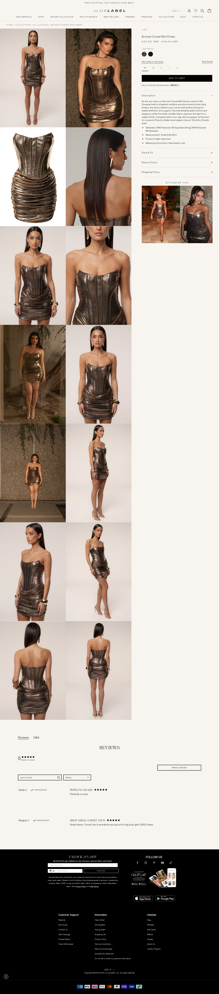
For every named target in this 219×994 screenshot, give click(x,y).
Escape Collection (62, 17)
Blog (149, 920)
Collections (23, 25)
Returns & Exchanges (103, 949)
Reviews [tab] (23, 737)
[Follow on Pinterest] (154, 862)
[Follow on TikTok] (170, 862)
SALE (183, 17)
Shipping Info (100, 934)
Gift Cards (151, 929)
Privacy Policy (81, 886)
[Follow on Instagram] (145, 862)
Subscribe (101, 871)
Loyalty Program (154, 949)
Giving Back (100, 925)
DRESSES (130, 17)
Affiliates (150, 925)
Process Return (64, 939)
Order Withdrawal (65, 944)
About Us (151, 944)
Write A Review (179, 767)
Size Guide (207, 61)
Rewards (61, 920)
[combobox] (77, 777)
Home (9, 25)
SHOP (41, 17)
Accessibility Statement (104, 953)
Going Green (100, 929)
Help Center (100, 920)
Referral (150, 934)
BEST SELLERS (111, 17)
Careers (150, 939)
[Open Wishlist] (195, 10)
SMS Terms (94, 886)
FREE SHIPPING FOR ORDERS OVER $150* (109, 3)
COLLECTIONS (166, 17)
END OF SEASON (88, 17)
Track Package (64, 934)
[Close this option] (6, 976)
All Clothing (41, 25)
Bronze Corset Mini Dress (66, 25)
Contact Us (63, 929)
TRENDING (146, 17)
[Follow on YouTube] (162, 862)
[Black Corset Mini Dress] (150, 54)
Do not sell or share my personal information (113, 958)
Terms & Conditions (103, 944)
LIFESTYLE (197, 17)
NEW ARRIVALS (24, 17)
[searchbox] (37, 777)
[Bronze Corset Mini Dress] (144, 54)
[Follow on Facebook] (137, 862)
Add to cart (177, 78)
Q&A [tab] (36, 737)
